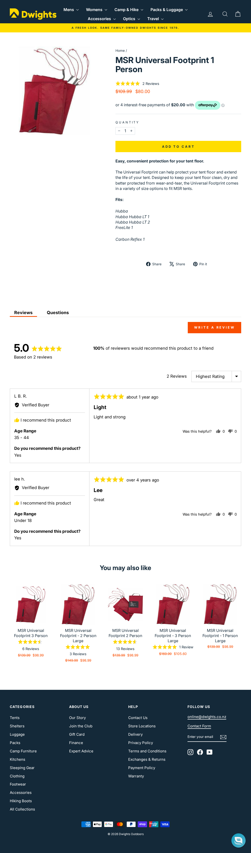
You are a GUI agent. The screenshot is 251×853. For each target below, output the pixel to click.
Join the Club (80, 726)
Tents (15, 717)
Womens (94, 9)
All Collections (22, 809)
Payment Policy (141, 767)
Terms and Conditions (147, 751)
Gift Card (77, 734)
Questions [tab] (58, 312)
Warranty (136, 776)
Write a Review (214, 327)
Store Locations (142, 726)
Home (120, 51)
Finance (76, 742)
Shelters (17, 726)
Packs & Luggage (167, 9)
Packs (15, 742)
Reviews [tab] (23, 312)
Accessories (100, 18)
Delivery (135, 734)
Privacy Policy (140, 742)
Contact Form (199, 726)
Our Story (77, 717)
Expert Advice (81, 751)
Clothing (17, 776)
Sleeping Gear (22, 767)
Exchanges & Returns (146, 759)
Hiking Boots (21, 801)
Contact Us (138, 717)
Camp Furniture (23, 751)
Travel (153, 18)
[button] (137, 83)
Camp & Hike (126, 9)
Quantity (127, 122)
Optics (129, 18)
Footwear (18, 784)
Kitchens (17, 759)
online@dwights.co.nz (207, 716)
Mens (69, 9)
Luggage (17, 734)
